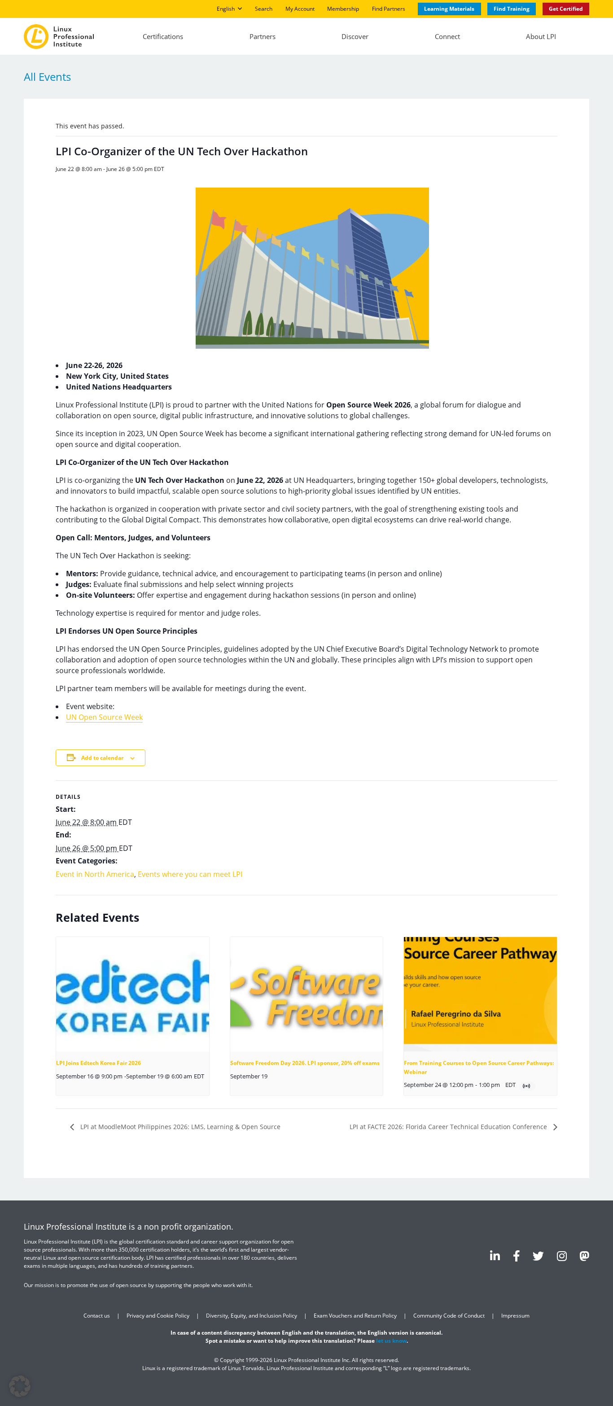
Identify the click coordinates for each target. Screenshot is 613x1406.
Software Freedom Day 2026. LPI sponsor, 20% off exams (305, 1063)
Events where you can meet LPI (190, 874)
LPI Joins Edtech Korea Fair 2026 (98, 1063)
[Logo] (59, 36)
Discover (355, 36)
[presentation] (132, 994)
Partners (263, 36)
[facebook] (516, 1255)
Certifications (163, 36)
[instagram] (562, 1255)
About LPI (541, 36)
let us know (391, 1341)
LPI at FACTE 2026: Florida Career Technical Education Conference (449, 1126)
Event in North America (95, 874)
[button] (19, 1386)
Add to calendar (102, 758)
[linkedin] (495, 1255)
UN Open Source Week (104, 717)
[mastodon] (584, 1255)
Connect (447, 36)
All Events (47, 76)
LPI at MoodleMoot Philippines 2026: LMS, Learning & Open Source (179, 1126)
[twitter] (538, 1255)
